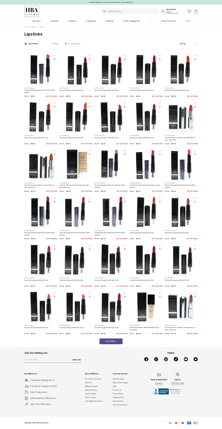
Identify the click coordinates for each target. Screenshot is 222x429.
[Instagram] (156, 359)
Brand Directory (91, 390)
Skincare (36, 21)
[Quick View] (54, 59)
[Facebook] (146, 359)
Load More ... (111, 341)
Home (26, 27)
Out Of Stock (51, 96)
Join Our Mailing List (36, 353)
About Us (88, 383)
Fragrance (91, 21)
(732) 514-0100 (177, 383)
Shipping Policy (118, 397)
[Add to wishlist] (54, 55)
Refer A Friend (90, 397)
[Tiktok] (176, 359)
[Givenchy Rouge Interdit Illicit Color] (75, 69)
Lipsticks (33, 34)
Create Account (172, 13)
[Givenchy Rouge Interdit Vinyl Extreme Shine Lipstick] (40, 69)
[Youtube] (186, 359)
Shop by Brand (168, 21)
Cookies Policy (118, 401)
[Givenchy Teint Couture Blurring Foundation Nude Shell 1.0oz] (75, 164)
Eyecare (72, 21)
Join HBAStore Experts (93, 401)
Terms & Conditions (120, 405)
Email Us (159, 383)
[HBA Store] (31, 11)
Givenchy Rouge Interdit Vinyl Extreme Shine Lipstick (39, 91)
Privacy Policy (118, 394)
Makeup (109, 21)
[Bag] (196, 11)
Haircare (55, 21)
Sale (188, 21)
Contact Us (117, 390)
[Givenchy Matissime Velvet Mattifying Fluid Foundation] (146, 307)
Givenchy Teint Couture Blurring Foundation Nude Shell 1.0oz (74, 186)
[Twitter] (196, 359)
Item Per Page (75, 44)
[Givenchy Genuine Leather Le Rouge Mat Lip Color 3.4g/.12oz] (181, 117)
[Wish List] (189, 11)
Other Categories (131, 21)
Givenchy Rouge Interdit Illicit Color (71, 90)
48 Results (55, 44)
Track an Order (118, 379)
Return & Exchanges (120, 383)
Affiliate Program (91, 386)
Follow (171, 353)
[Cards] (183, 422)
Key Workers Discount (93, 379)
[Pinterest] (166, 359)
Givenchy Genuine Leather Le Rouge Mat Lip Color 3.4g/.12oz (180, 139)
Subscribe (77, 360)
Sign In (168, 11)
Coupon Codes (90, 394)
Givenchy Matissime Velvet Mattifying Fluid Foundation (144, 329)
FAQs (115, 386)
